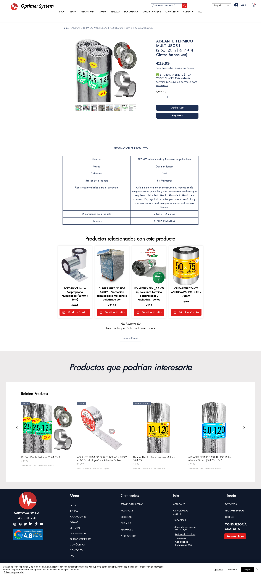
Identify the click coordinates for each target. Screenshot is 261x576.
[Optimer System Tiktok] (36, 524)
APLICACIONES (78, 516)
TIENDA (74, 511)
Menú (74, 495)
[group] (130, 437)
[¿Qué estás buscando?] (184, 5)
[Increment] (168, 97)
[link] (130, 148)
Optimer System (37, 6)
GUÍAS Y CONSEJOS (80, 539)
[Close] (257, 569)
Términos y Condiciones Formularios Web (183, 541)
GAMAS (74, 522)
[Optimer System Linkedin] (31, 524)
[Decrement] (159, 97)
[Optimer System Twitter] (25, 524)
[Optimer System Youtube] (41, 524)
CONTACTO (76, 550)
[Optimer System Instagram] (15, 524)
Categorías (130, 495)
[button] (254, 5)
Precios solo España (184, 68)
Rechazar (232, 569)
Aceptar (247, 569)
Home (66, 27)
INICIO (73, 505)
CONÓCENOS (77, 544)
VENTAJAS (75, 527)
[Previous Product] (17, 427)
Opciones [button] (218, 569)
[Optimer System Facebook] (20, 524)
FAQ (72, 555)
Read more (162, 85)
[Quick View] (75, 265)
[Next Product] (244, 427)
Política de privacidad (14, 572)
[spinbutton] (163, 97)
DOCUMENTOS (78, 533)
